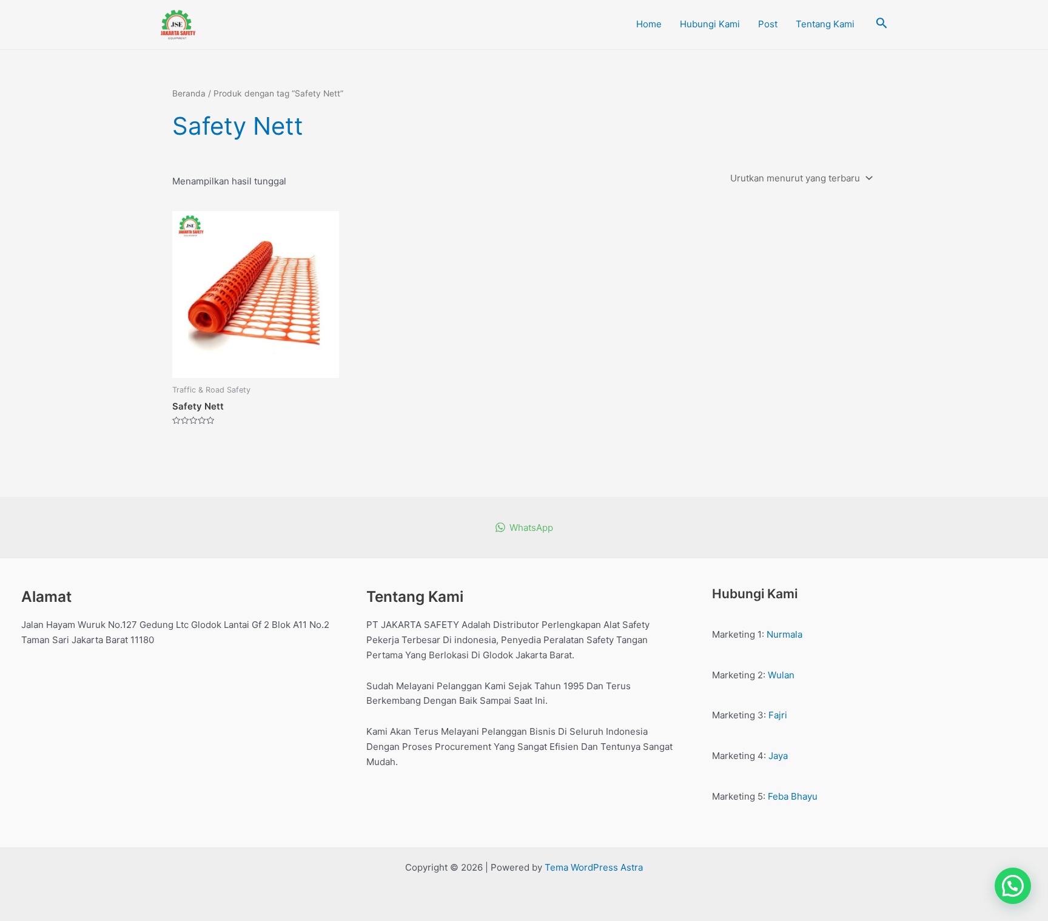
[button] (1013, 886)
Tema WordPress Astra (594, 867)
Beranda (189, 93)
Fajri (777, 715)
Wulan (781, 675)
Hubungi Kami (710, 24)
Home (649, 24)
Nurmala (784, 634)
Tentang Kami (825, 24)
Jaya (778, 755)
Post (768, 24)
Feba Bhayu (793, 796)
